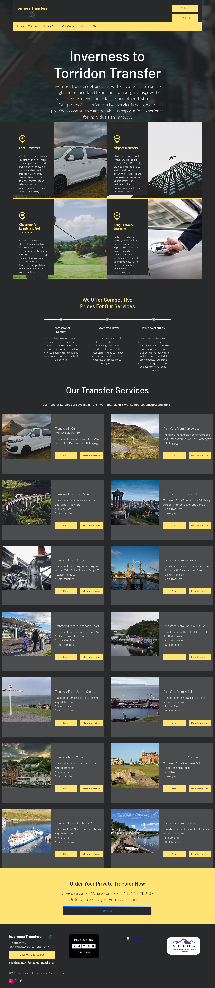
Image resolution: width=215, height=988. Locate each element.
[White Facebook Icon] (21, 981)
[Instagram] (11, 981)
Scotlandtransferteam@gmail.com (31, 963)
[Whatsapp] (16, 981)
